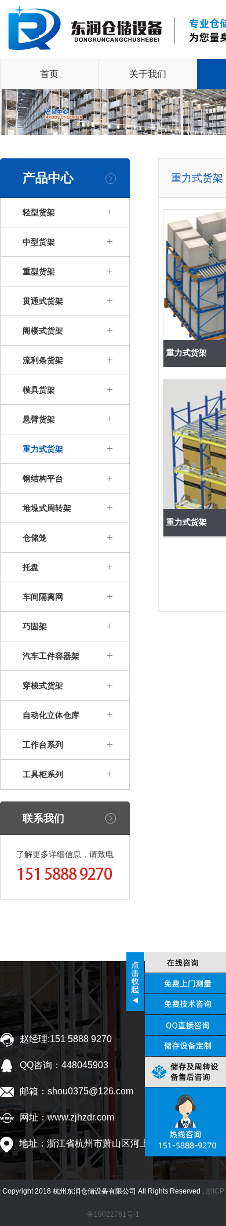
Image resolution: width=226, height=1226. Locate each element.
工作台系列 (43, 744)
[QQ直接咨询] (184, 1027)
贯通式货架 (43, 301)
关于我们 (147, 74)
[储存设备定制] (184, 1048)
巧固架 (35, 626)
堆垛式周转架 (47, 508)
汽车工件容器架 (51, 656)
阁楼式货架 (43, 330)
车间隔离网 (43, 596)
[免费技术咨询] (184, 1005)
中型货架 (39, 241)
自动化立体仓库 (51, 715)
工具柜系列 (43, 774)
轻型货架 (39, 212)
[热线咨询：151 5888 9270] (184, 1120)
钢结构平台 (43, 478)
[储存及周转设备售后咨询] (184, 1075)
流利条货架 (43, 360)
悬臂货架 (39, 419)
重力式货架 (43, 449)
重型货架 (39, 271)
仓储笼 (35, 537)
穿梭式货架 (43, 685)
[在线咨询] (184, 962)
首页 (49, 74)
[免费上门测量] (184, 984)
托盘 (31, 567)
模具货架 (39, 389)
